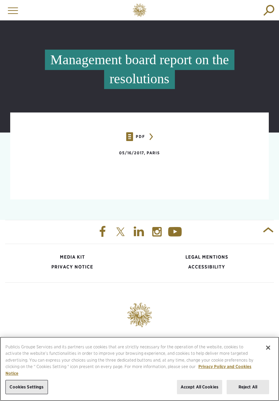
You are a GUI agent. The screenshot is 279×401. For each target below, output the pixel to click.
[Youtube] (175, 232)
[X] (121, 232)
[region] (139, 369)
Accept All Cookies (199, 386)
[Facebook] (103, 232)
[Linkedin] (139, 232)
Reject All (248, 386)
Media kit (72, 257)
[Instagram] (157, 232)
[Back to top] (268, 232)
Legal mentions (206, 257)
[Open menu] (11, 10)
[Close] (268, 347)
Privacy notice (72, 266)
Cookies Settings (27, 386)
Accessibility (206, 266)
